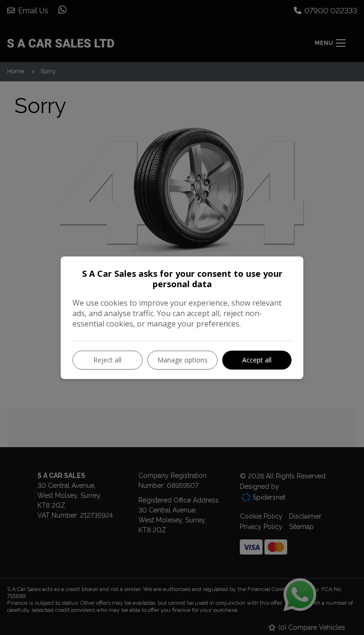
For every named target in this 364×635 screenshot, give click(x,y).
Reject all (107, 359)
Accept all (257, 359)
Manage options (182, 359)
